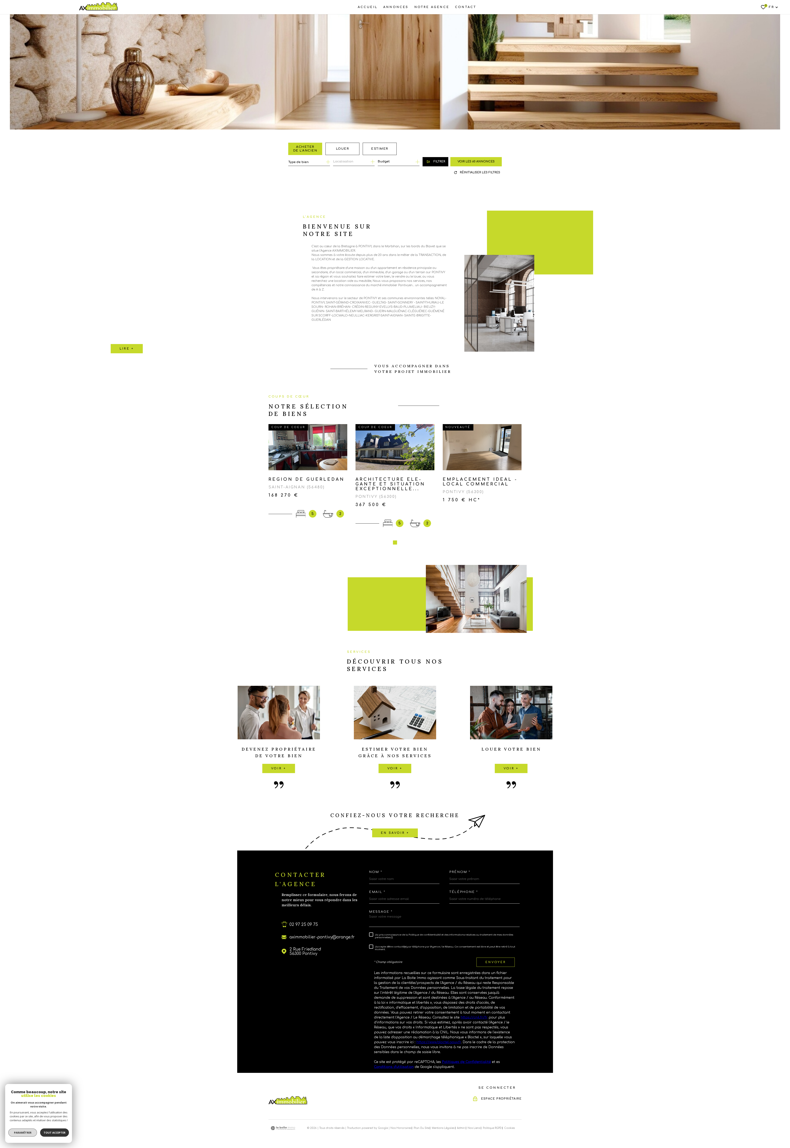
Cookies (509, 1128)
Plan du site (421, 1128)
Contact (465, 7)
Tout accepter (54, 1132)
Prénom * (460, 872)
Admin (461, 1128)
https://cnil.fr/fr (474, 1017)
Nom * (375, 872)
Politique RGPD (492, 1128)
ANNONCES (396, 7)
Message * (381, 911)
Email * (377, 892)
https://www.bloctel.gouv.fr (438, 1042)
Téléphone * (463, 892)
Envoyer (495, 962)
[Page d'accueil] (98, 6)
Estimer (379, 148)
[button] (395, 542)
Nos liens (474, 1128)
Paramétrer (22, 1132)
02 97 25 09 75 (303, 924)
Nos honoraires (400, 1128)
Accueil (368, 7)
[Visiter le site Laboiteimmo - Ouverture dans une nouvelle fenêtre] (282, 1128)
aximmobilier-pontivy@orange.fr (322, 937)
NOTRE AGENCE (431, 7)
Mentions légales (443, 1128)
